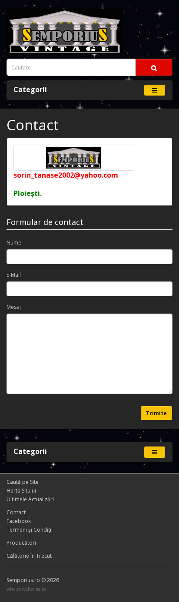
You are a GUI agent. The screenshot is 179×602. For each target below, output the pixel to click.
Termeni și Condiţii (30, 529)
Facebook (19, 521)
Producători (21, 542)
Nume (14, 242)
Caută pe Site (23, 482)
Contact (16, 512)
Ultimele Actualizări (30, 499)
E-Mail (14, 274)
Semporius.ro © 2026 (33, 580)
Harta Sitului (21, 490)
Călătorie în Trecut (29, 555)
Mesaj (14, 307)
